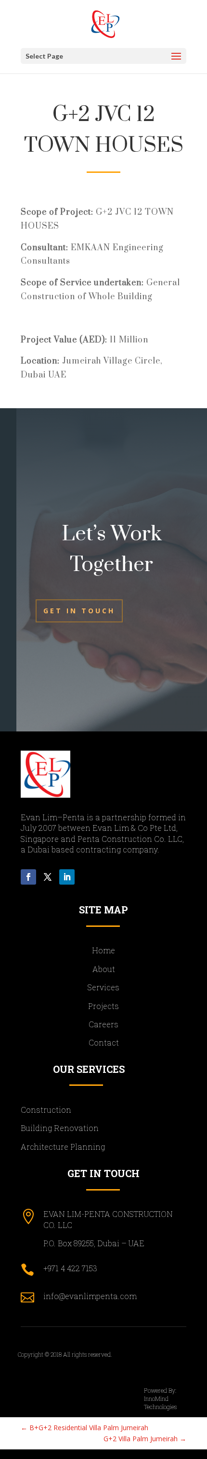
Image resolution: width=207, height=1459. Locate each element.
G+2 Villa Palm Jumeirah (145, 1438)
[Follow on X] (47, 877)
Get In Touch (79, 610)
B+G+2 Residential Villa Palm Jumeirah (84, 1427)
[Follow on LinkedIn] (67, 877)
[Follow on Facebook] (28, 877)
